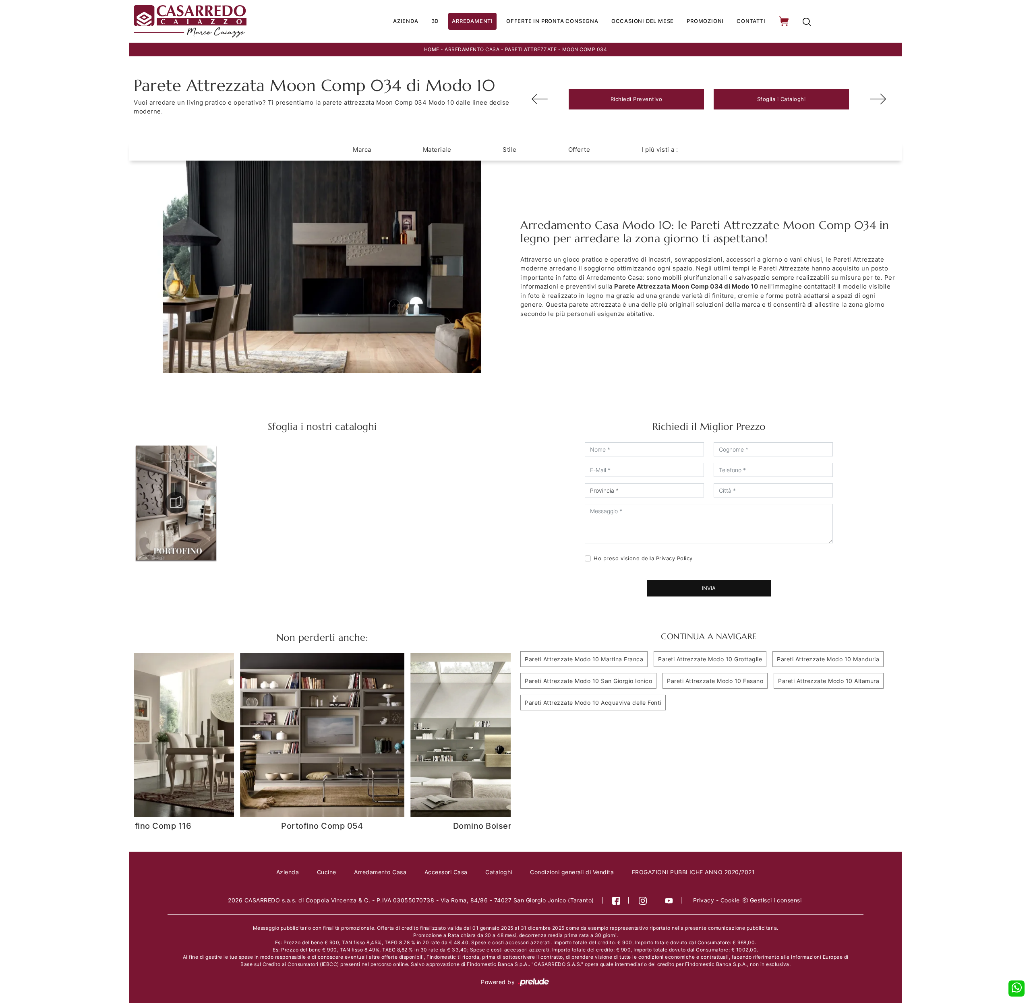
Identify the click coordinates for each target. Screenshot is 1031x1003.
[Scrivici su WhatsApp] (1016, 988)
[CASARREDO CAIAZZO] (218, 21)
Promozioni (705, 21)
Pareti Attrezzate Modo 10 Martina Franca (584, 659)
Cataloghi (498, 872)
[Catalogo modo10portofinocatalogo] (176, 502)
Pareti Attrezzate (531, 49)
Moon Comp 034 (584, 49)
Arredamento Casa (472, 49)
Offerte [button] (579, 149)
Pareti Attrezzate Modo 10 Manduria (828, 659)
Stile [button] (510, 149)
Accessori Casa (446, 872)
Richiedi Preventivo (636, 99)
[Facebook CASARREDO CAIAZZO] (616, 900)
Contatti (751, 21)
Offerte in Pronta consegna (552, 21)
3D (435, 21)
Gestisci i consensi (776, 900)
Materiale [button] (437, 149)
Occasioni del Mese (642, 21)
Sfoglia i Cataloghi (781, 99)
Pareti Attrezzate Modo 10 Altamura (828, 680)
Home (431, 49)
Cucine (326, 872)
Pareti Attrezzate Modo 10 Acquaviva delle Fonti (593, 702)
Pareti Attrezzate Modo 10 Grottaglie (710, 659)
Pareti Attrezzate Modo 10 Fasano (715, 680)
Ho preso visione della (643, 558)
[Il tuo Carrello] (784, 21)
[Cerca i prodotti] (806, 22)
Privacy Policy (674, 558)
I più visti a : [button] (660, 149)
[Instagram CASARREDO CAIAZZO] (643, 900)
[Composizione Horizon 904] (878, 99)
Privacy (703, 900)
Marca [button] (362, 149)
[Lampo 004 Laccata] (539, 99)
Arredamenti (472, 21)
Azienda (405, 21)
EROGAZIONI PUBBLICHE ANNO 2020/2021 (693, 872)
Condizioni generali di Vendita (572, 872)
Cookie (730, 900)
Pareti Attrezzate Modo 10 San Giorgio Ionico (588, 680)
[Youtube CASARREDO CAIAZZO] (669, 900)
